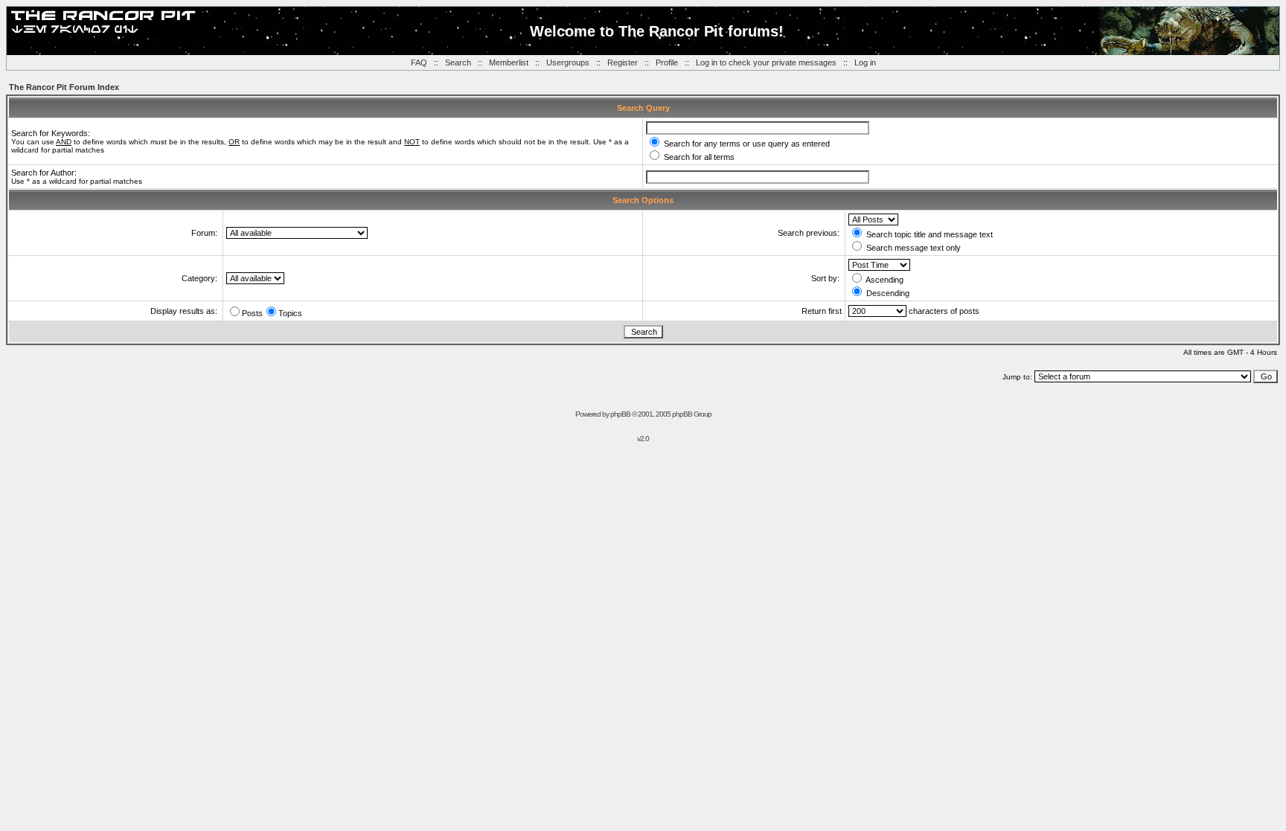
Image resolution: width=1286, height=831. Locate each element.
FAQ (419, 62)
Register (622, 62)
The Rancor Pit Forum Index (64, 87)
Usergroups (567, 62)
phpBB (620, 414)
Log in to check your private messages (766, 62)
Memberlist (508, 62)
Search (458, 62)
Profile (667, 62)
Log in (865, 62)
